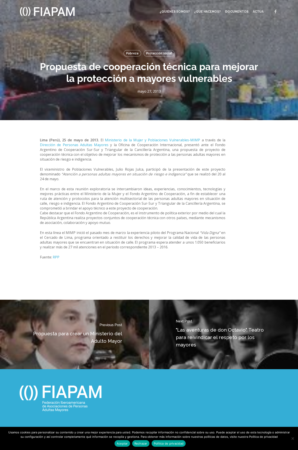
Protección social (159, 53)
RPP (56, 257)
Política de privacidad (169, 443)
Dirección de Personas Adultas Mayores (74, 144)
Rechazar (140, 443)
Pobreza (132, 53)
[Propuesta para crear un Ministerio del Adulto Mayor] (74, 334)
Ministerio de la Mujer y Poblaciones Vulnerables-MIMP (152, 140)
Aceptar (122, 443)
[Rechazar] (292, 438)
